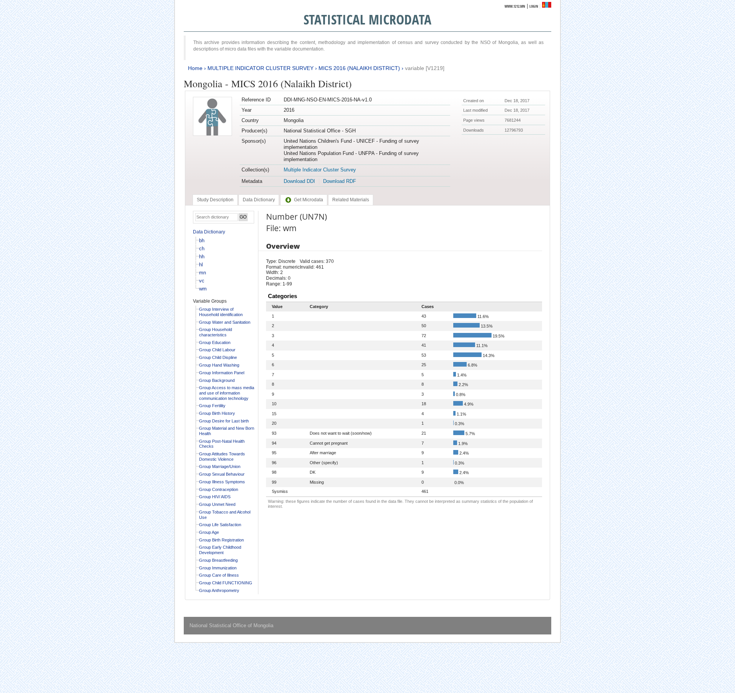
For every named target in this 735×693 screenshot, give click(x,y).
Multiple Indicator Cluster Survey (320, 170)
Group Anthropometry (219, 590)
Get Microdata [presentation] (308, 199)
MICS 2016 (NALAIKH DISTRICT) (359, 68)
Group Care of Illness (219, 575)
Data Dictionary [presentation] (259, 199)
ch (201, 248)
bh (201, 240)
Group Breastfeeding (218, 560)
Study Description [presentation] (215, 199)
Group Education (214, 342)
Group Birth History (217, 413)
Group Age (209, 532)
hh (201, 256)
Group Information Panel (221, 372)
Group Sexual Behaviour (222, 474)
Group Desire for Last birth (224, 421)
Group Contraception (218, 489)
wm (203, 289)
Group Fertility (212, 405)
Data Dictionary (209, 232)
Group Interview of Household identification (221, 312)
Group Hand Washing (219, 365)
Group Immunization (218, 568)
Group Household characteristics (215, 332)
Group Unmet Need (217, 504)
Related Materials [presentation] (350, 199)
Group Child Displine (218, 357)
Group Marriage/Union (219, 466)
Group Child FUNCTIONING (225, 582)
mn (202, 273)
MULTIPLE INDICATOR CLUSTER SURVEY (260, 68)
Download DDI (299, 181)
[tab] (215, 199)
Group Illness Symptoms (222, 481)
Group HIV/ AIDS (214, 496)
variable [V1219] (424, 68)
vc (201, 281)
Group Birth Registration (221, 540)
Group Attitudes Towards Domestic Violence (222, 456)
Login (533, 6)
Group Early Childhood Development (220, 550)
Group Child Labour (217, 349)
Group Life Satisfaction (220, 524)
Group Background (217, 380)
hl (201, 264)
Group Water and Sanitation (224, 322)
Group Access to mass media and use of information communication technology (226, 392)
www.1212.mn (515, 6)
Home (195, 68)
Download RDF (339, 181)
